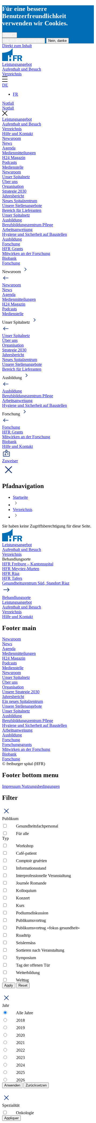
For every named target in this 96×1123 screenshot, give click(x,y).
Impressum (12, 786)
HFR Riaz (10, 573)
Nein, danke (57, 41)
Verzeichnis (12, 74)
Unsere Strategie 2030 (20, 692)
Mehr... (9, 35)
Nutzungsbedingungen (41, 786)
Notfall (8, 103)
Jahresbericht (13, 196)
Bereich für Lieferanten (21, 210)
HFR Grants (12, 248)
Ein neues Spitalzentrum (22, 701)
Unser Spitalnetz (16, 177)
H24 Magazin (13, 157)
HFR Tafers (12, 578)
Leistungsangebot (17, 64)
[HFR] (12, 59)
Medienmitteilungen (19, 153)
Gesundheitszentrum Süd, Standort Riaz (35, 583)
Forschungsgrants (17, 744)
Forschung (11, 244)
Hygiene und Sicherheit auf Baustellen (34, 234)
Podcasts (9, 162)
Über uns (10, 181)
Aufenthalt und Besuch (21, 69)
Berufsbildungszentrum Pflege (27, 224)
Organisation (13, 186)
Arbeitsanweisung (17, 229)
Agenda (8, 148)
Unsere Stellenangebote (22, 205)
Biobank (9, 258)
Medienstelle (12, 167)
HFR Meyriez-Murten (20, 568)
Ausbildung (12, 220)
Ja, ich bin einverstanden (23, 41)
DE (5, 85)
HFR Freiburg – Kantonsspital (27, 564)
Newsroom (11, 138)
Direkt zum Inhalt (17, 45)
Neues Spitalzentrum (19, 200)
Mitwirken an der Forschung (26, 253)
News (7, 143)
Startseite (20, 497)
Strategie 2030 (14, 191)
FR (15, 94)
